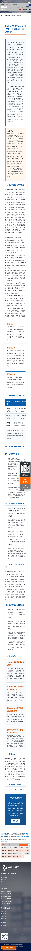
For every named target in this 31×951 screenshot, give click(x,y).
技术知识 (3, 913)
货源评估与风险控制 (6, 904)
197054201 (27, 850)
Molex (13, 15)
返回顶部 (25, 487)
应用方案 (3, 916)
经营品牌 (7, 15)
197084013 (10, 856)
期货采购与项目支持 (6, 896)
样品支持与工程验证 (6, 899)
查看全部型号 (9, 947)
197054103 (21, 850)
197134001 (21, 856)
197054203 (4, 853)
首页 (2, 15)
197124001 (15, 856)
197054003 (10, 850)
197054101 (15, 850)
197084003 (27, 853)
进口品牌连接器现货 (6, 891)
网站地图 (21, 946)
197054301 (10, 853)
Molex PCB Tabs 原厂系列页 (16, 789)
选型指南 (3, 911)
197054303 (15, 853)
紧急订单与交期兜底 (6, 894)
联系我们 (3, 925)
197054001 (4, 850)
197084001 (21, 853)
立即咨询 (15, 821)
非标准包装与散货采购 (6, 901)
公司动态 (3, 918)
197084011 (4, 856)
